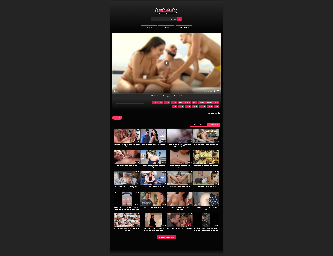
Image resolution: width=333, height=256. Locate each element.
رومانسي (186, 102)
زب (179, 102)
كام (153, 102)
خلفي (194, 102)
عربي (166, 102)
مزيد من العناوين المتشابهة (167, 237)
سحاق (173, 102)
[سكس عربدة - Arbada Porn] (166, 11)
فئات (165, 27)
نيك (173, 106)
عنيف (159, 102)
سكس (148, 27)
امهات (200, 102)
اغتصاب (208, 102)
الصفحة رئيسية (183, 27)
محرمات (201, 106)
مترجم (209, 106)
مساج (194, 106)
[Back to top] (327, 251)
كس (215, 106)
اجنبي (215, 102)
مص (187, 106)
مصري (180, 106)
